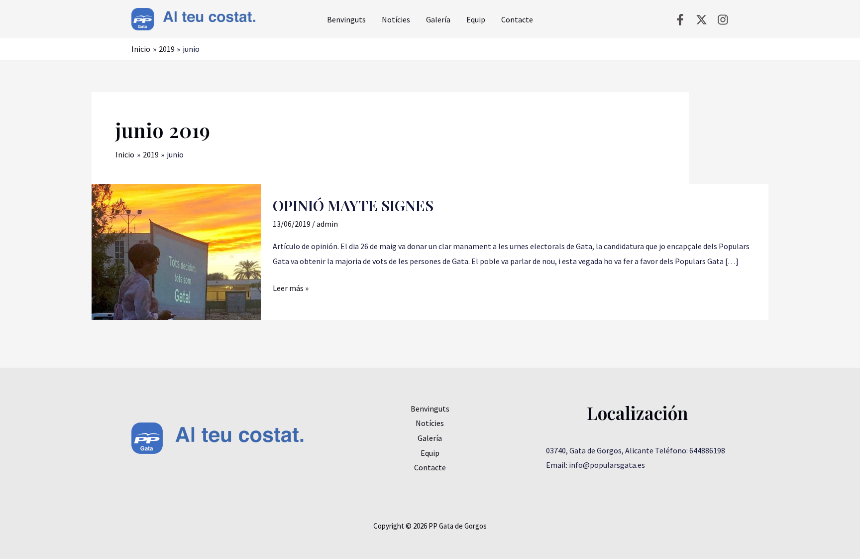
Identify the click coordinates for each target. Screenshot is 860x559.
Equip (475, 19)
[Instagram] (723, 19)
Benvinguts (346, 19)
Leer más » (291, 287)
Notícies (396, 19)
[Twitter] (701, 19)
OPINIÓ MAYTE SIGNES (353, 205)
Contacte (517, 19)
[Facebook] (680, 19)
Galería (438, 19)
